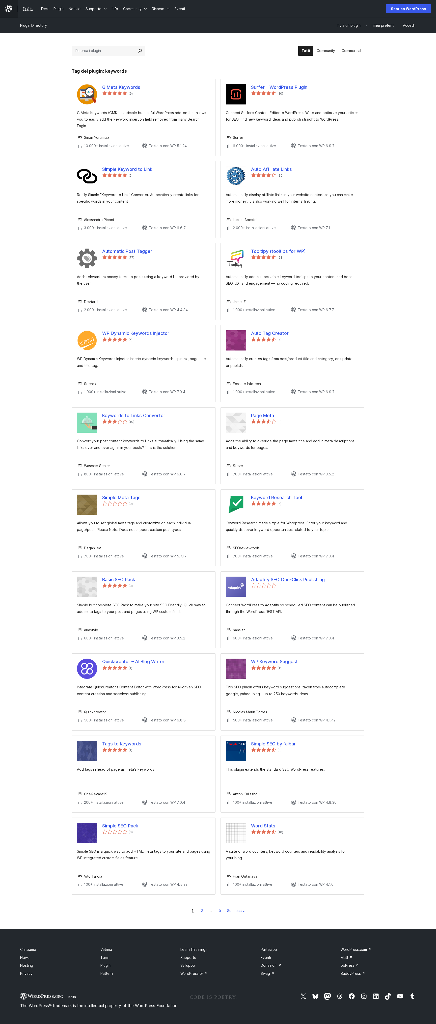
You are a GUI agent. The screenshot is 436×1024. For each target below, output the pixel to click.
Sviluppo (187, 965)
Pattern (106, 973)
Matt (346, 957)
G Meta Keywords (121, 87)
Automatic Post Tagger (127, 251)
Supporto (188, 957)
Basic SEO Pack (118, 579)
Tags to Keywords (121, 743)
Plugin (105, 965)
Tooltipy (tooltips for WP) (278, 251)
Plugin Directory (33, 25)
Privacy (26, 973)
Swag (267, 973)
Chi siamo (28, 949)
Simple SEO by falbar (273, 743)
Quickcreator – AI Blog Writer (133, 661)
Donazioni (271, 965)
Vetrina (106, 949)
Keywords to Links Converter (133, 415)
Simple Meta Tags (121, 497)
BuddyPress (353, 973)
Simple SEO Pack (120, 825)
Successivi (236, 910)
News (25, 957)
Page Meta (262, 415)
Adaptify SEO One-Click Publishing (288, 579)
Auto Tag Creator (270, 333)
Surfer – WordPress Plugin (279, 87)
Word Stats (263, 825)
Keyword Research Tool (276, 497)
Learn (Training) (193, 949)
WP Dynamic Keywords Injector (135, 333)
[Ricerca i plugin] (140, 51)
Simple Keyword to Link (127, 169)
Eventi (266, 957)
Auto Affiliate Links (271, 169)
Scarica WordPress (408, 9)
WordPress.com (356, 949)
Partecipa (269, 949)
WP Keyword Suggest (274, 661)
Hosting (26, 965)
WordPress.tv (193, 973)
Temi (104, 957)
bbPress (350, 965)
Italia (72, 997)
